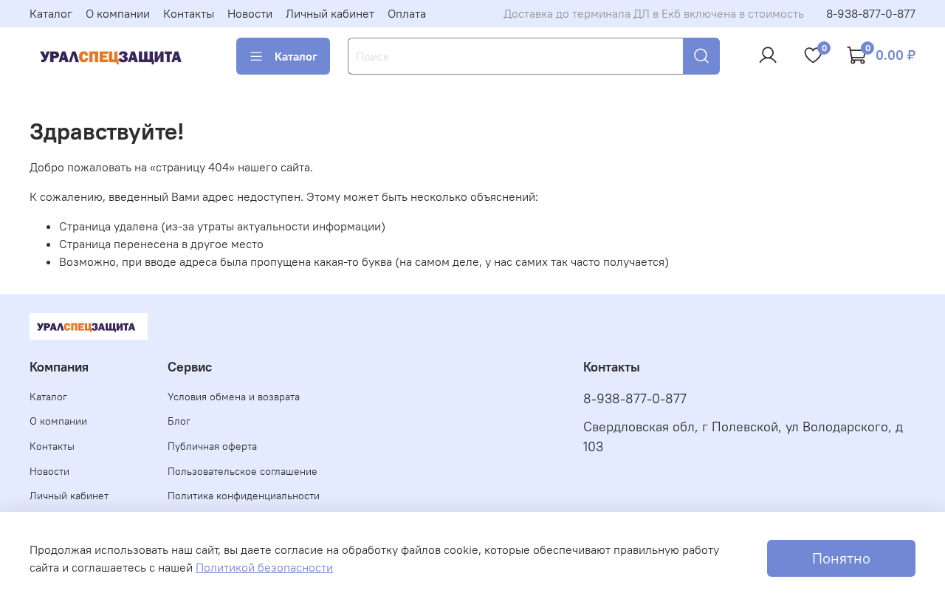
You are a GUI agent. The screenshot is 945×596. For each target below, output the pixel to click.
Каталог (51, 13)
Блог (179, 421)
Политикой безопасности (264, 567)
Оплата (407, 13)
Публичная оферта (212, 446)
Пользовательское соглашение (242, 471)
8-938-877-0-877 (870, 13)
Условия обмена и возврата (234, 396)
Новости (249, 13)
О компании (118, 13)
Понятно (841, 558)
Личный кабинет (330, 13)
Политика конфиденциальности (244, 495)
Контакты (188, 13)
